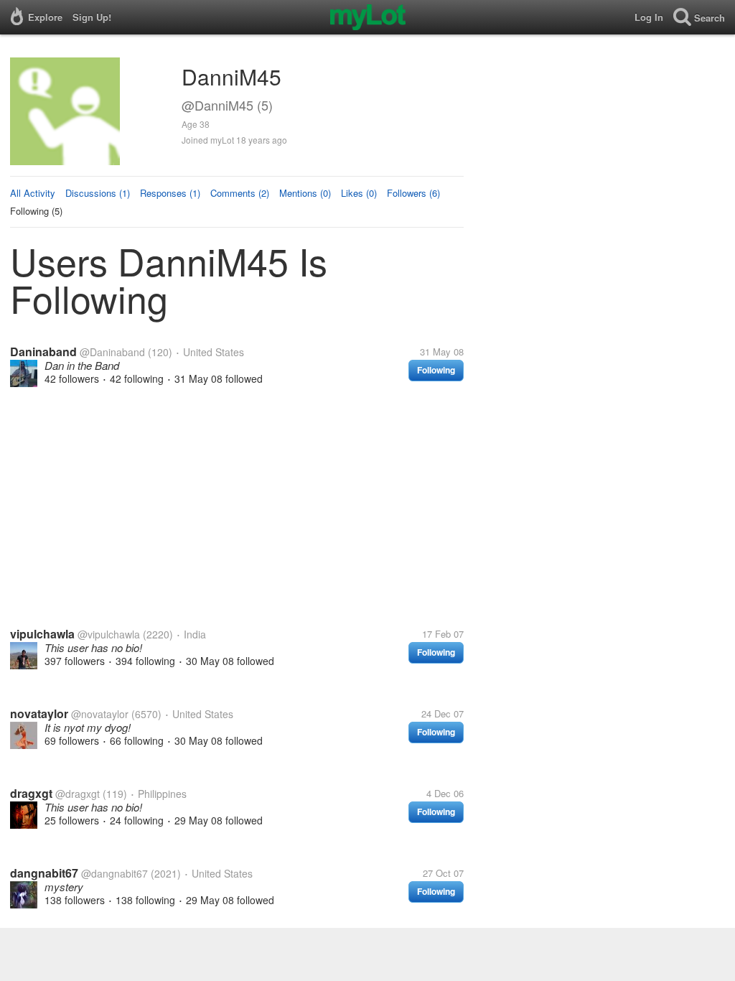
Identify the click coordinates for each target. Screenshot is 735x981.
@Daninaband (112, 352)
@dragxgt (77, 793)
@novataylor (99, 714)
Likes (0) (359, 193)
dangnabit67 (44, 873)
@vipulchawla (109, 634)
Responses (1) (170, 193)
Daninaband (43, 351)
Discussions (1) (97, 193)
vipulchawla (42, 634)
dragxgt (31, 793)
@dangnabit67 (114, 873)
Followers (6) (413, 193)
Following (436, 369)
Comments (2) (239, 193)
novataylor (39, 713)
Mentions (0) (305, 193)
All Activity (32, 193)
